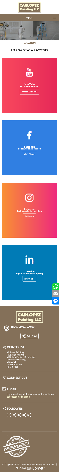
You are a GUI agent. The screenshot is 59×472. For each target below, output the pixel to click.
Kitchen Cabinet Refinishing (21, 357)
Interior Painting (16, 352)
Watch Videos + (29, 91)
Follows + (29, 216)
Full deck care (15, 365)
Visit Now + (29, 154)
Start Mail (13, 367)
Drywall (12, 362)
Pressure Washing (16, 360)
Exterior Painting (16, 355)
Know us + (29, 278)
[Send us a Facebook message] (55, 301)
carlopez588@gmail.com (18, 397)
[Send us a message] (55, 293)
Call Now (32, 336)
